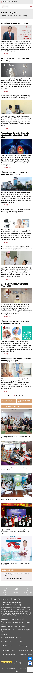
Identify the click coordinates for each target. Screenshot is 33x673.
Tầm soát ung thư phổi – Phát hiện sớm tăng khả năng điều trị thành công (15, 135)
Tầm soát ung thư (15, 16)
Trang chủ (4, 16)
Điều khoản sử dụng (25, 650)
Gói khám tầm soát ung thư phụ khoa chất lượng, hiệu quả (16, 359)
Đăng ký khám (5, 593)
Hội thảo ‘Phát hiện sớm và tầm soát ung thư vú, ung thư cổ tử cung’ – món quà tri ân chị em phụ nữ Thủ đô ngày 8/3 (16, 531)
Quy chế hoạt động (9, 654)
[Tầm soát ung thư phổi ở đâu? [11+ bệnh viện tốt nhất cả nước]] (16, 185)
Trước (10, 396)
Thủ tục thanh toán (27, 593)
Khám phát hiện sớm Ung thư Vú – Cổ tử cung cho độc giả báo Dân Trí (16, 468)
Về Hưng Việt (7, 641)
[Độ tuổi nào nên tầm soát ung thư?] (16, 35)
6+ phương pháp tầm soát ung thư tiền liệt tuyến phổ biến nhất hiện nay (16, 248)
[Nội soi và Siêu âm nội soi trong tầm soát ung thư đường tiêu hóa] (16, 225)
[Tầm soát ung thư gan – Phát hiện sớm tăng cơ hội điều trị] (16, 337)
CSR (20, 641)
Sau (23, 396)
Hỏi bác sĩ (16, 592)
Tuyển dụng (23, 646)
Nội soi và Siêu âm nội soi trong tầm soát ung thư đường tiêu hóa (15, 210)
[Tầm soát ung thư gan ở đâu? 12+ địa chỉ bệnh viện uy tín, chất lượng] (16, 110)
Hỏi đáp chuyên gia (9, 650)
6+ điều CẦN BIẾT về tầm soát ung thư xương (15, 59)
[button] (31, 6)
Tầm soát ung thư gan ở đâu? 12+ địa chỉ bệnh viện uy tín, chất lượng (16, 97)
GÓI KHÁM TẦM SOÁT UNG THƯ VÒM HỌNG (14, 285)
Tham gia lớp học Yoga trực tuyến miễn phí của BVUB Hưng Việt (16, 437)
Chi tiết (6, 54)
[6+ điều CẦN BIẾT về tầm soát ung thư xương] (16, 71)
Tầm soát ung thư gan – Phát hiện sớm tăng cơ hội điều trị (15, 322)
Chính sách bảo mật (25, 654)
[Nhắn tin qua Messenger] (30, 658)
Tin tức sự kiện (7, 646)
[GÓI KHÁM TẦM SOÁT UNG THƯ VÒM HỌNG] (16, 298)
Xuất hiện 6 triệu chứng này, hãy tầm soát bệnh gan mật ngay (15, 563)
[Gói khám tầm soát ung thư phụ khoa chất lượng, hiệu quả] (16, 373)
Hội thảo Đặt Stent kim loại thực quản (11, 499)
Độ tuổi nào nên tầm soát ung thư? (15, 23)
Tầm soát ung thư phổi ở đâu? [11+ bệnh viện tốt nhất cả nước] (15, 173)
